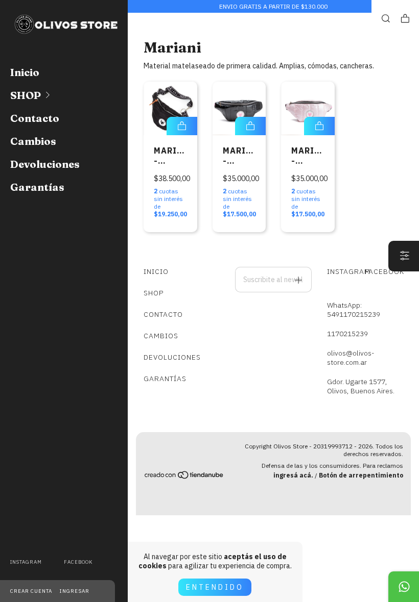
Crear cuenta (31, 591)
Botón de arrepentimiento (361, 475)
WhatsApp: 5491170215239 (353, 309)
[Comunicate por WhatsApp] (403, 586)
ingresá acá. (293, 475)
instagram (26, 562)
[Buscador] (386, 18)
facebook (78, 562)
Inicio (24, 72)
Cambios (33, 141)
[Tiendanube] (184, 477)
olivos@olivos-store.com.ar (351, 357)
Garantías (37, 187)
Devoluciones (45, 164)
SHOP (25, 95)
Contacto (34, 118)
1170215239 (347, 333)
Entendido (215, 587)
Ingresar (74, 591)
